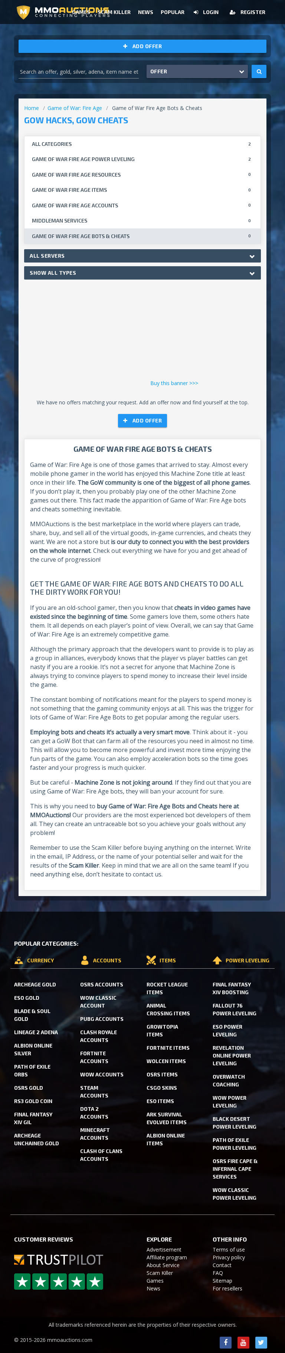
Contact (222, 1265)
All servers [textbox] (47, 256)
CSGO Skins (162, 1088)
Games (155, 1280)
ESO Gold (26, 998)
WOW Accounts (102, 1074)
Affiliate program (167, 1257)
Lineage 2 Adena (36, 1032)
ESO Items (160, 1101)
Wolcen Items (166, 1061)
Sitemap (222, 1280)
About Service (163, 1265)
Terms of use (229, 1249)
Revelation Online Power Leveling (232, 1055)
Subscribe (202, 40)
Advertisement (164, 1249)
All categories (141, 144)
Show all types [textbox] (53, 273)
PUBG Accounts (102, 1019)
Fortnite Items (168, 1048)
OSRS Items (162, 1074)
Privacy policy (229, 1257)
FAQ (218, 1272)
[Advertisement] (142, 331)
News (153, 1288)
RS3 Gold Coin (33, 1101)
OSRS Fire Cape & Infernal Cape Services (235, 1169)
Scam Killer (160, 1272)
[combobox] (142, 256)
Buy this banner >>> (174, 383)
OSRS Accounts (101, 984)
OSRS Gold (28, 1088)
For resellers (227, 1288)
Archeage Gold (35, 984)
